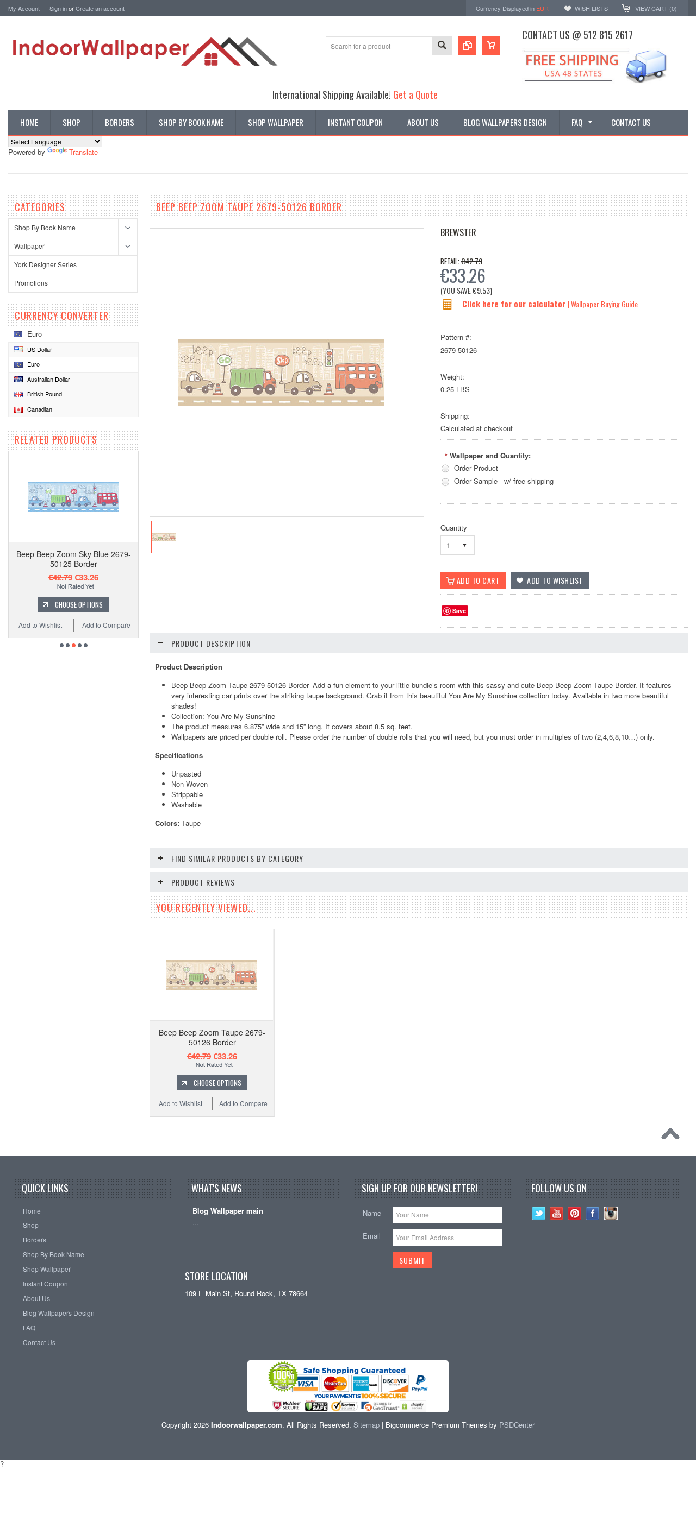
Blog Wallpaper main (227, 1211)
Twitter (539, 1213)
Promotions (31, 282)
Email (372, 1235)
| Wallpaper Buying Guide (603, 304)
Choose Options (79, 604)
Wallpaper (29, 245)
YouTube (557, 1213)
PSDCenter (517, 1424)
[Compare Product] (467, 45)
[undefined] (281, 403)
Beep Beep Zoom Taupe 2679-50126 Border (212, 1037)
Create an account (100, 8)
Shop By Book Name (45, 227)
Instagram (611, 1213)
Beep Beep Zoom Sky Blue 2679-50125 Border (73, 558)
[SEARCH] (442, 46)
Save (459, 611)
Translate (83, 152)
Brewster (458, 232)
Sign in (58, 8)
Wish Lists (591, 8)
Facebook (593, 1213)
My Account (24, 8)
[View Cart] (491, 45)
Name (372, 1213)
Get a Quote (415, 94)
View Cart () (656, 8)
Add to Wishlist (40, 624)
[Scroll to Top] (673, 1136)
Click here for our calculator (515, 304)
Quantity (453, 527)
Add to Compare (106, 624)
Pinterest (575, 1213)
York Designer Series (45, 264)
